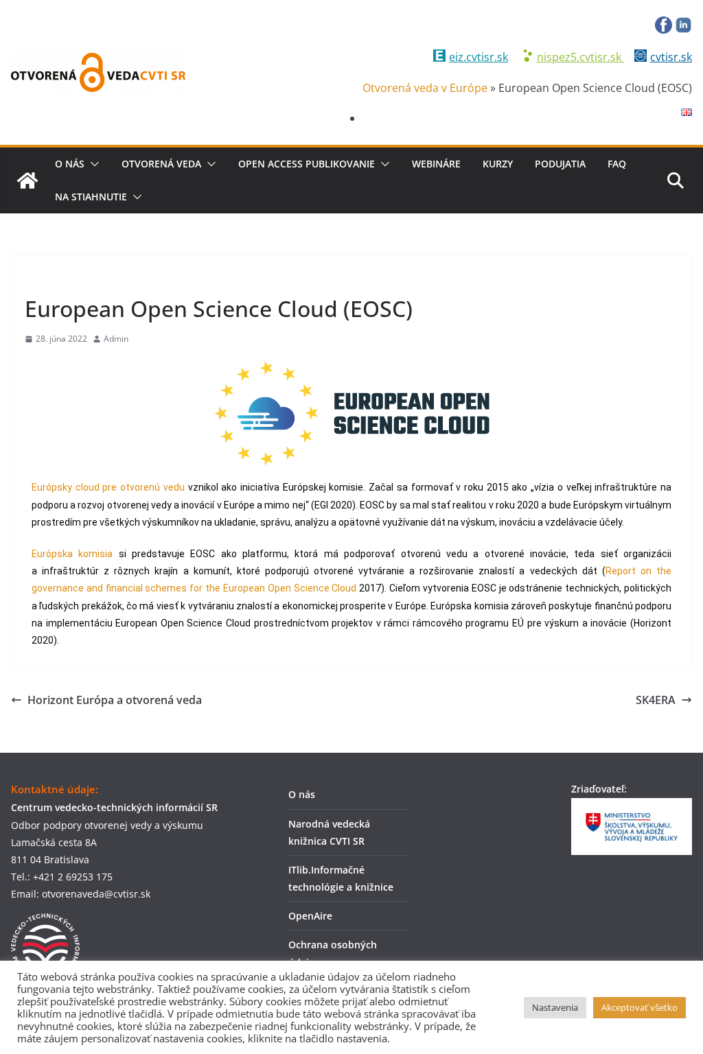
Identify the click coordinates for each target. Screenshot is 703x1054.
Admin (116, 338)
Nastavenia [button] (555, 1007)
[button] (92, 164)
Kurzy (498, 163)
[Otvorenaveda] (27, 180)
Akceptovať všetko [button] (639, 1007)
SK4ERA (656, 699)
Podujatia (560, 163)
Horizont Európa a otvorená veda (114, 699)
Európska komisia (72, 553)
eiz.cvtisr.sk (478, 57)
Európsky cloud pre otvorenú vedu (108, 487)
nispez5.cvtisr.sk (580, 57)
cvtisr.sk (671, 57)
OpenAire (310, 915)
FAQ (617, 163)
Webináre (436, 163)
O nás (69, 163)
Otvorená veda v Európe (424, 87)
